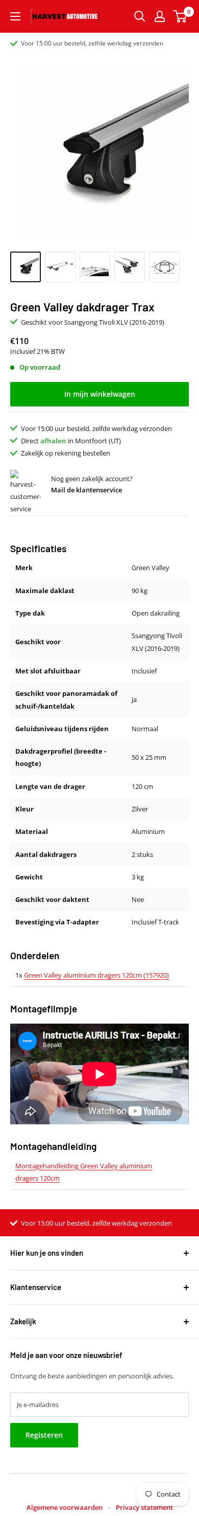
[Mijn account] (160, 16)
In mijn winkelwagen (99, 394)
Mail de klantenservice (86, 489)
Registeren (44, 1435)
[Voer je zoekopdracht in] (139, 16)
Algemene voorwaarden (65, 1507)
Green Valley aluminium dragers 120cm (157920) (96, 975)
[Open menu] (15, 16)
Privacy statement (144, 1507)
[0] (180, 16)
